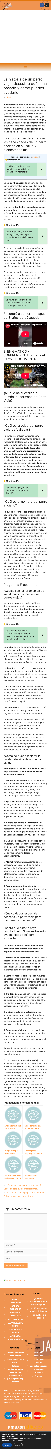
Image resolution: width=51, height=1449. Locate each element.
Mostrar (35, 157)
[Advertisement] (25, 36)
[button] (25, 67)
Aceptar (7, 1445)
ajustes (20, 1441)
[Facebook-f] (42, 5)
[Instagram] (47, 5)
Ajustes (17, 1445)
